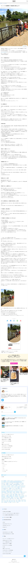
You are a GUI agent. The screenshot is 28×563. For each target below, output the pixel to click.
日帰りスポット (3, 499)
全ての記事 (6, 351)
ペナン (3, 467)
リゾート (7, 499)
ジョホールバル (15, 493)
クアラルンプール (4, 464)
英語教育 (16, 494)
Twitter (2, 401)
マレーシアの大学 (9, 489)
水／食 (2, 502)
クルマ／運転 (9, 502)
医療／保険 (6, 502)
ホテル (10, 499)
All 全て (4, 522)
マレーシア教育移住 (16, 483)
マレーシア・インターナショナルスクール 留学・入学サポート (11, 513)
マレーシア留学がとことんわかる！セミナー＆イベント (9, 461)
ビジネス (22, 494)
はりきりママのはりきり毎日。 (6, 449)
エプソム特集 (4, 471)
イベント (13, 488)
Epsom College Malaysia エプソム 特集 (8, 533)
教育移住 (7, 483)
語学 (11, 494)
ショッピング (13, 502)
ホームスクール (20, 489)
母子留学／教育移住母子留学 (16, 484)
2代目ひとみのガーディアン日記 (6, 456)
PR (21, 488)
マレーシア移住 (3, 484)
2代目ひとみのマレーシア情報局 (6, 439)
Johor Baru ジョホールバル (6, 525)
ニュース (13, 499)
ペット (16, 499)
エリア (2, 493)
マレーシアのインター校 (14, 489)
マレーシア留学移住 (4, 480)
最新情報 (3, 459)
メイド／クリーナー (23, 499)
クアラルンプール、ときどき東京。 (13, 351)
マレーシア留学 (11, 483)
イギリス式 (22, 484)
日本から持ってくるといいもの (5, 498)
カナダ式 (8, 480)
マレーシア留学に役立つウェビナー (7, 437)
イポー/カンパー (22, 493)
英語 (13, 494)
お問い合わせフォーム (14, 363)
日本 (15, 498)
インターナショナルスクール (17, 480)
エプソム (23, 480)
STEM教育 (11, 484)
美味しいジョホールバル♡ (5, 444)
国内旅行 (18, 498)
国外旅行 (21, 498)
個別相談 (10, 488)
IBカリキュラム (3, 483)
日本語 (19, 494)
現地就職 (10, 352)
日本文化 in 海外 (11, 498)
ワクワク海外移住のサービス (5, 488)
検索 (24, 556)
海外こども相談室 (18, 488)
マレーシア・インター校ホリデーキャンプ (8, 434)
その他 (3, 442)
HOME (14, 559)
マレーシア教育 (21, 483)
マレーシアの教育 (4, 489)
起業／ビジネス (6, 352)
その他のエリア (3, 494)
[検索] (15, 412)
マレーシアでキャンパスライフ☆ (6, 447)
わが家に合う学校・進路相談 (7, 511)
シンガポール (7, 494)
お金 (13, 352)
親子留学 (7, 484)
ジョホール (11, 493)
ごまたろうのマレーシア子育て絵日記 (8, 550)
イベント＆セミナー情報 (7, 517)
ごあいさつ (12, 480)
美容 (19, 499)
